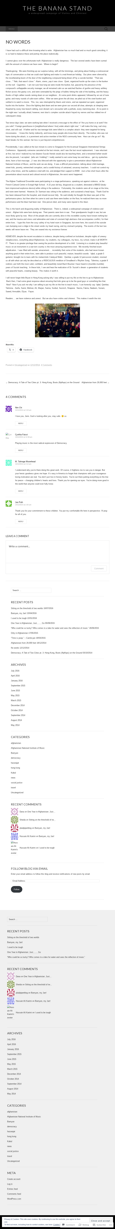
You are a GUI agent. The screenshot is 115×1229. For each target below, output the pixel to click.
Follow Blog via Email (29, 868)
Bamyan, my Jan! (18, 613)
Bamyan (14, 753)
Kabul (13, 773)
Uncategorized (21, 365)
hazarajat (15, 763)
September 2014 (18, 715)
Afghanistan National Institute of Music (28, 748)
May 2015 (15, 695)
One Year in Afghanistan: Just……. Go (27, 623)
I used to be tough (19, 618)
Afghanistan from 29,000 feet (95, 382)
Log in (9, 1184)
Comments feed (14, 1194)
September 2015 (18, 685)
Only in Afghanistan (19, 633)
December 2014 (18, 705)
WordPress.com (14, 1199)
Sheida (23, 820)
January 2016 (17, 680)
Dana (22, 812)
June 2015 (15, 690)
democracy (16, 758)
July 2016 (15, 671)
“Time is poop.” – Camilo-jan (23, 638)
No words (15, 648)
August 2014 (16, 720)
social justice (16, 782)
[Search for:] (106, 29)
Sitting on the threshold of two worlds (27, 608)
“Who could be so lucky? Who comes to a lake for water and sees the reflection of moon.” (50, 628)
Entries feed (12, 1189)
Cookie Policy (59, 1225)
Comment (99, 568)
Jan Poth (19, 502)
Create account (13, 1179)
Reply (20, 423)
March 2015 (16, 700)
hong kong (15, 768)
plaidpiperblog (25, 828)
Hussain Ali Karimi (27, 836)
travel (13, 787)
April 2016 (15, 676)
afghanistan (16, 743)
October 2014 (17, 710)
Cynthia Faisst (21, 434)
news (13, 778)
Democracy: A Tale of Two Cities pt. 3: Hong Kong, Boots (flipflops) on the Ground (42, 382)
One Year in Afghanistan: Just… (41, 812)
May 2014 (15, 725)
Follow (16, 889)
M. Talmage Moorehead (25, 461)
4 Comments (46, 365)
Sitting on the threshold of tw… (42, 820)
